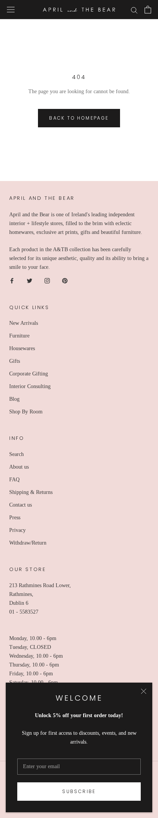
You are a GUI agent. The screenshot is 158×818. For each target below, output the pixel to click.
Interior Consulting (30, 386)
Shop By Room (26, 412)
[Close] (143, 691)
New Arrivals (23, 323)
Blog (14, 399)
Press (14, 517)
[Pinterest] (64, 280)
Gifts (14, 361)
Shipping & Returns (31, 492)
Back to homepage (79, 118)
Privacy (17, 530)
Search (16, 454)
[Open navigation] (11, 10)
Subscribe (79, 791)
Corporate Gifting (28, 374)
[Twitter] (29, 280)
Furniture (19, 336)
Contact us (20, 505)
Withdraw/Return (27, 543)
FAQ (14, 479)
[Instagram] (47, 280)
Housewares (22, 348)
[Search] (134, 10)
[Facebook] (12, 280)
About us (19, 467)
